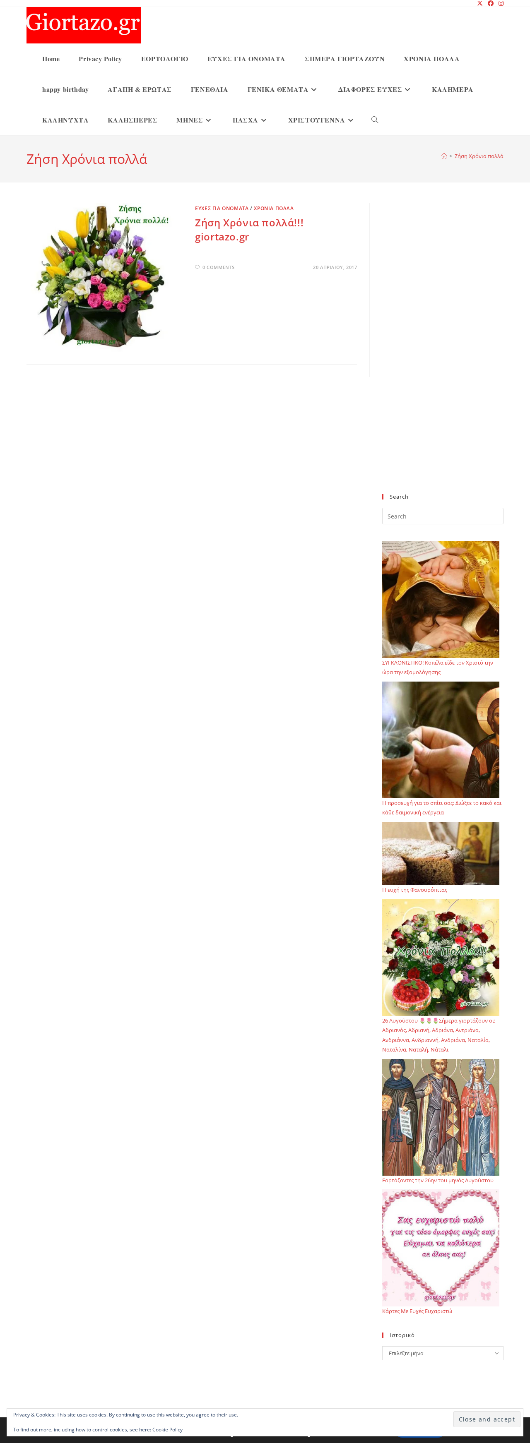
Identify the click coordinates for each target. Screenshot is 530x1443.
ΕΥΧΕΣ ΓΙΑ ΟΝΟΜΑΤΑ (221, 208)
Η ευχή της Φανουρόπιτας (414, 889)
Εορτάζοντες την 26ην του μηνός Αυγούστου (438, 1180)
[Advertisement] (443, 353)
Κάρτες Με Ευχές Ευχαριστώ (417, 1311)
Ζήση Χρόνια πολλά (479, 156)
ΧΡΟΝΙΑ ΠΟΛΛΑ (274, 208)
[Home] (444, 156)
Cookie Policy (167, 1429)
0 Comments (218, 267)
